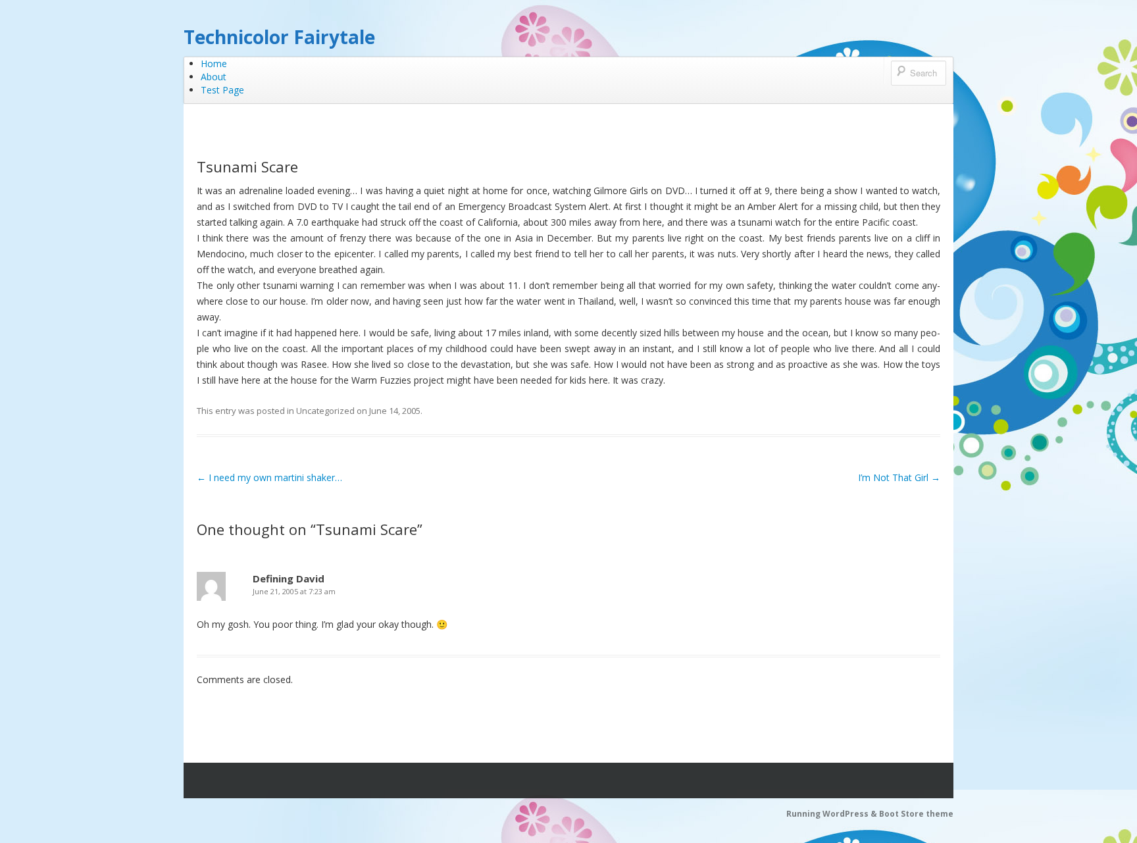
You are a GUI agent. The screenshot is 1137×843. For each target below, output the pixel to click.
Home (214, 63)
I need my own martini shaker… (269, 477)
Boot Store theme (916, 813)
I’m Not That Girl (899, 477)
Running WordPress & (832, 813)
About (213, 76)
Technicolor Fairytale (279, 36)
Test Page (222, 90)
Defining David (288, 578)
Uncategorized (325, 411)
